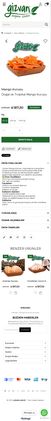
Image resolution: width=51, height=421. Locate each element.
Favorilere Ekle (19, 292)
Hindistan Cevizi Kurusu (21, 281)
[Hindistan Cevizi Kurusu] (22, 265)
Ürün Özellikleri (11, 163)
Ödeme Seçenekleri (12, 220)
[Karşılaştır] (17, 237)
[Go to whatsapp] (44, 412)
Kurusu (36, 312)
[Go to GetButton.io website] (44, 418)
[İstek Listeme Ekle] (10, 237)
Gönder (25, 330)
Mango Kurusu (25, 312)
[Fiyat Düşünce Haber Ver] (31, 237)
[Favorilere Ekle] (45, 41)
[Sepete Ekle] (24, 292)
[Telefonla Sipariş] (3, 237)
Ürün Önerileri (10, 227)
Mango (14, 312)
